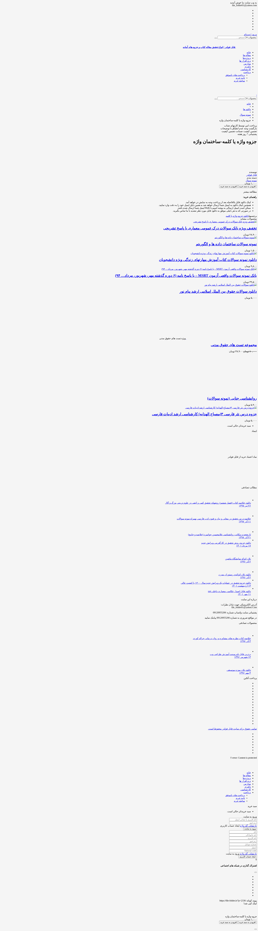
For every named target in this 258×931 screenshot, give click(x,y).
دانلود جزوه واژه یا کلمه (237, 216)
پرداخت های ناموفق (235, 75)
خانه (249, 52)
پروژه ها (247, 58)
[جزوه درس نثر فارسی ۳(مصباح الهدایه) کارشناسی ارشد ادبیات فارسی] (221, 407)
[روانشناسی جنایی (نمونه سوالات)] (221, 392)
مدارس (247, 63)
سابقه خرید (239, 80)
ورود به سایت (250, 829)
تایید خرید (240, 78)
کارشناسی (245, 69)
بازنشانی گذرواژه (248, 825)
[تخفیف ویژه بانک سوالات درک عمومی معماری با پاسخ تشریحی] (225, 221)
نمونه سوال (251, 180)
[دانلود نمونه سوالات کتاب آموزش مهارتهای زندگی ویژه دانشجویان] (224, 253)
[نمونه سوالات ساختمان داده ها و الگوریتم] (236, 237)
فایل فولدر (251, 175)
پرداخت (247, 72)
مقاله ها (247, 55)
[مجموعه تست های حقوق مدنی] (221, 338)
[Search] (216, 38)
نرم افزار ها (245, 61)
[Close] (255, 929)
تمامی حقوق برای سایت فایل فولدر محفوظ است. (232, 728)
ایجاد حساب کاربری (248, 857)
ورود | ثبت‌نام (250, 34)
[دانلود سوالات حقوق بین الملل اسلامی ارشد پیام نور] (230, 285)
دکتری (248, 66)
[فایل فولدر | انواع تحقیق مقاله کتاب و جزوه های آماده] (246, 92)
